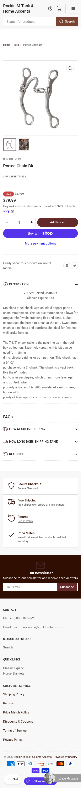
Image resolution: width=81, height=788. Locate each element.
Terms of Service (15, 731)
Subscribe (67, 587)
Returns (8, 703)
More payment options (40, 243)
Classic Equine (12, 159)
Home (6, 44)
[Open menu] (73, 8)
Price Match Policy (16, 712)
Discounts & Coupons (18, 721)
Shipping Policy (13, 694)
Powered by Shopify (65, 756)
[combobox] (40, 21)
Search (70, 21)
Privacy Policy (12, 740)
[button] (62, 780)
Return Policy (25, 521)
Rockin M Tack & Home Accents (18, 8)
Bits (16, 44)
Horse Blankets (14, 673)
